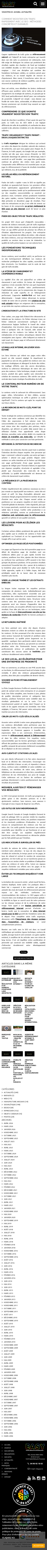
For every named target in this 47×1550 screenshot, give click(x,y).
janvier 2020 (9, 1217)
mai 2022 (7, 1181)
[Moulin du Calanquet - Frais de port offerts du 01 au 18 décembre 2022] (18, 1028)
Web (6, 1098)
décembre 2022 (10, 1172)
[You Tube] (29, 1479)
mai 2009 (7, 1360)
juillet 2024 (9, 1159)
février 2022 (9, 1187)
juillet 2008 (9, 1387)
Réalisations (9, 1454)
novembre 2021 (11, 1193)
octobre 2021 (10, 1196)
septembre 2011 (11, 1311)
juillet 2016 (9, 1263)
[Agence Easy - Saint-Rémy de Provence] (9, 4)
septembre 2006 (11, 1424)
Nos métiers (9, 1451)
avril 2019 (8, 1226)
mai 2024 (7, 1166)
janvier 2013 (9, 1299)
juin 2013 (8, 1287)
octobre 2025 (10, 1135)
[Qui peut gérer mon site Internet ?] (18, 972)
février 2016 (9, 1275)
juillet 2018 (9, 1232)
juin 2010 (8, 1330)
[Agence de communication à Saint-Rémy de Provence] (6, 1054)
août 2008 (8, 1384)
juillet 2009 (9, 1354)
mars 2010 (8, 1336)
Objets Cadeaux (11, 1114)
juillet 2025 (9, 1141)
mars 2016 (8, 1272)
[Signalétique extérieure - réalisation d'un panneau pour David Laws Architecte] (6, 972)
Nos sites (7, 1457)
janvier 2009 (9, 1372)
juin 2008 (8, 1390)
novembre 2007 (11, 1399)
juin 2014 (8, 1281)
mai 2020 (7, 1214)
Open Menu (42, 4)
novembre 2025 (11, 1132)
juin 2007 (8, 1408)
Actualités (9, 1092)
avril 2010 (8, 1332)
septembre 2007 (11, 1405)
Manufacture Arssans (14, 1101)
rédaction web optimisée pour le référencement (23, 515)
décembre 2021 (10, 1190)
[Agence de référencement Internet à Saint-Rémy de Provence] (29, 1028)
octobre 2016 (10, 1254)
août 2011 (8, 1314)
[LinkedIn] (43, 1479)
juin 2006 (8, 1427)
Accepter (38, 1546)
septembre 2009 (11, 1348)
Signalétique (10, 1104)
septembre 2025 (11, 1138)
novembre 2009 (11, 1345)
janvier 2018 (9, 1248)
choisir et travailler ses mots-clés (17, 437)
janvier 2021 (9, 1208)
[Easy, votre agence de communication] (34, 1479)
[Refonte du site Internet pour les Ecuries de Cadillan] (29, 972)
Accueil (17, 12)
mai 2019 (7, 1223)
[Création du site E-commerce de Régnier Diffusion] (18, 999)
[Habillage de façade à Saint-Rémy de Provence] (6, 999)
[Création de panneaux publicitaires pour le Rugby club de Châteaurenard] (29, 1054)
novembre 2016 (11, 1251)
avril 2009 (8, 1363)
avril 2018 (8, 1238)
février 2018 (9, 1244)
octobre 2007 (10, 1402)
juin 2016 (8, 1266)
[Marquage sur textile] (6, 1028)
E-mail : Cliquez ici (36, 1469)
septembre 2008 (11, 1381)
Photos (7, 1117)
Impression (9, 1110)
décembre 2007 (10, 1396)
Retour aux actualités (23, 958)
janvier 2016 (9, 1278)
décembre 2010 (10, 1317)
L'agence (7, 1448)
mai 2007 (7, 1411)
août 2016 (8, 1260)
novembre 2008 (11, 1375)
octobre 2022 (10, 1175)
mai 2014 (7, 1284)
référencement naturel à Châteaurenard (27, 735)
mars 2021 (8, 1205)
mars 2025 (8, 1150)
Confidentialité (10, 1468)
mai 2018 (7, 1235)
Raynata (8, 1095)
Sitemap (7, 1477)
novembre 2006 (11, 1418)
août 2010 (8, 1323)
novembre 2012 (11, 1302)
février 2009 (9, 1369)
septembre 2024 (11, 1156)
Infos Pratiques (6, 1464)
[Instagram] (38, 1479)
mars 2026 (8, 1126)
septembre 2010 (11, 1320)
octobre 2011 (10, 1308)
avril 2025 (8, 1147)
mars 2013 (8, 1293)
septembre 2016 (11, 1257)
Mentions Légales (7, 1472)
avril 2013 (8, 1290)
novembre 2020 (11, 1211)
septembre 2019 (11, 1220)
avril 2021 (8, 1202)
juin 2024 (8, 1163)
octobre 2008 (10, 1378)
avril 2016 (8, 1269)
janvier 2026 (9, 1129)
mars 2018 (8, 1242)
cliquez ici (8, 1538)
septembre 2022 (11, 1178)
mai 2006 (7, 1430)
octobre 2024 (10, 1153)
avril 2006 (8, 1433)
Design (7, 1107)
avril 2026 (8, 1123)
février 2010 (9, 1339)
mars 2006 (8, 1436)
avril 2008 (8, 1393)
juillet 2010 (9, 1326)
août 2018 (8, 1229)
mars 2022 (8, 1184)
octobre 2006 (10, 1421)
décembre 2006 (10, 1414)
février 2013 (9, 1296)
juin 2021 (8, 1199)
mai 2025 (7, 1144)
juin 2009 (8, 1357)
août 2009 (8, 1351)
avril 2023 (8, 1169)
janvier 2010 (9, 1342)
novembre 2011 (11, 1305)
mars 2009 (8, 1366)
